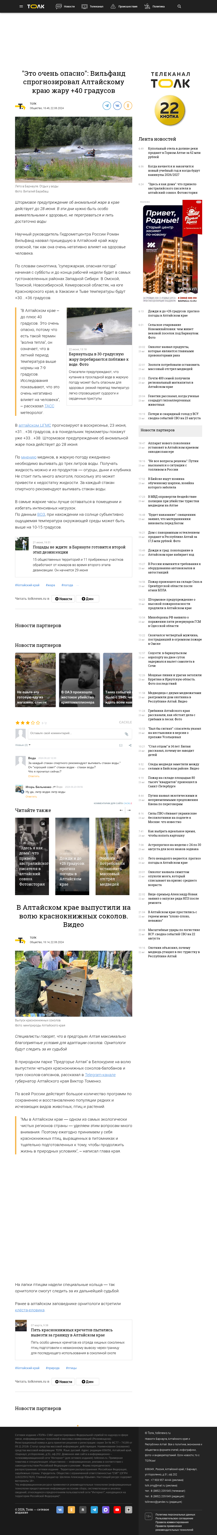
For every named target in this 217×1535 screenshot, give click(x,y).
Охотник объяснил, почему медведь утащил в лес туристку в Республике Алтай (174, 952)
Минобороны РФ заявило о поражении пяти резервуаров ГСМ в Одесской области (174, 621)
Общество (36, 108)
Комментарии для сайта (113, 803)
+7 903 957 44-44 (161, 1480)
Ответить (33, 776)
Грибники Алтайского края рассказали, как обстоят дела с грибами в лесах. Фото (171, 715)
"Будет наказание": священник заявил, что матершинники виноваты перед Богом (172, 519)
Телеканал (96, 6)
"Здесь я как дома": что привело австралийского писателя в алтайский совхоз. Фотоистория (35, 866)
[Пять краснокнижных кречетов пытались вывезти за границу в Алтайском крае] (21, 1340)
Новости (69, 6)
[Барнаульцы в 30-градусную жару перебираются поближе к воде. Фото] (99, 326)
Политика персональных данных (175, 1514)
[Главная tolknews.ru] (35, 6)
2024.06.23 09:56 (74, 786)
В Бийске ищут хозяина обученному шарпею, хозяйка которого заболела (171, 483)
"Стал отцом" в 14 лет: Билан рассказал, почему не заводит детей (171, 750)
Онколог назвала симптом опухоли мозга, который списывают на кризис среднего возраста (172, 878)
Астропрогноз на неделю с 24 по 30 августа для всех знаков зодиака (174, 847)
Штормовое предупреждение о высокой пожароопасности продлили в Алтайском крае (171, 603)
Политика (159, 6)
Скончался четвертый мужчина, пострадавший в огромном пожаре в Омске (175, 639)
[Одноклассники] (127, 105)
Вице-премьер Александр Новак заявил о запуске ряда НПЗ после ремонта (173, 898)
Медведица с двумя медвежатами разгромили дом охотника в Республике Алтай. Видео (174, 697)
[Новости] (63, 598)
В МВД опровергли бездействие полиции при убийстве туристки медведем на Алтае (173, 501)
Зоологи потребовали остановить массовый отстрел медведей (112, 871)
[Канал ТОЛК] (87, 598)
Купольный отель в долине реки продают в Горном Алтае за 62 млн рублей (174, 152)
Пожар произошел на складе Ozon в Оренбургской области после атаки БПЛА (175, 586)
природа (53, 1368)
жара (50, 585)
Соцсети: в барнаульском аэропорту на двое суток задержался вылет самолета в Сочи (171, 659)
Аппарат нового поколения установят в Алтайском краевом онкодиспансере (173, 447)
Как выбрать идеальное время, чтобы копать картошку (172, 833)
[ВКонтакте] (117, 105)
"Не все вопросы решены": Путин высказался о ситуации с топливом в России (173, 465)
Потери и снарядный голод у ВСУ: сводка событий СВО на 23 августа (174, 416)
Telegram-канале (100, 1074)
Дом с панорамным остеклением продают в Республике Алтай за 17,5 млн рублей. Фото (174, 536)
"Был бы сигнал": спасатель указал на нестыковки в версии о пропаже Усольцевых (174, 732)
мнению (28, 457)
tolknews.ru (163, 1433)
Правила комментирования (172, 1522)
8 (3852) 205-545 (161, 1490)
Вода (59, 786)
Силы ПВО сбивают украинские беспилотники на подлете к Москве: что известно (172, 817)
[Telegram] (106, 105)
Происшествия (127, 6)
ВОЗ (41, 514)
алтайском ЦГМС (35, 425)
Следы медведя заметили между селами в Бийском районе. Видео (173, 766)
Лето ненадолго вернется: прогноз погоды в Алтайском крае (174, 860)
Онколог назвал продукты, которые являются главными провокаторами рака (171, 351)
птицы (71, 1368)
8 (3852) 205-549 (161, 1496)
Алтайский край (27, 585)
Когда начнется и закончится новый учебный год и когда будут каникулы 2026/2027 (174, 170)
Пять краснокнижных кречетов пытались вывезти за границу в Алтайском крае (72, 1332)
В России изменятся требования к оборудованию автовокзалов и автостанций (174, 568)
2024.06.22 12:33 (47, 758)
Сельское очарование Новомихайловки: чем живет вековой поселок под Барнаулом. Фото (173, 331)
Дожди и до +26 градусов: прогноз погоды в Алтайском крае (72, 871)
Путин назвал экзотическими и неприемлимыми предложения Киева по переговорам (173, 799)
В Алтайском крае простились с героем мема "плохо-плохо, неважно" (172, 916)
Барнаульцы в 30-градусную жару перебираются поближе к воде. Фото (99, 359)
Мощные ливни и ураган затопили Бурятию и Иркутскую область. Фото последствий (175, 679)
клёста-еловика (30, 1310)
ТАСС (49, 406)
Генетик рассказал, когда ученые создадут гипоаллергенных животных (173, 400)
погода (67, 585)
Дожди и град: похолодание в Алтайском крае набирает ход (171, 552)
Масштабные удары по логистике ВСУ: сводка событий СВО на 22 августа (174, 934)
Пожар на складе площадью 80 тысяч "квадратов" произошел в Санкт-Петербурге (172, 782)
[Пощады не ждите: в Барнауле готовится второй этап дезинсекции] (22, 557)
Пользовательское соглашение (174, 1518)
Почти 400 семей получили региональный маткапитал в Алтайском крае (170, 382)
